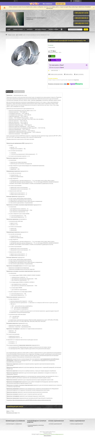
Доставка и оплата (40, 29)
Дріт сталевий (19, 34)
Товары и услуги (18, 29)
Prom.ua (53, 431)
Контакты (29, 29)
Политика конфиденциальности (57, 434)
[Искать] (86, 29)
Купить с (53, 60)
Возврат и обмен (53, 29)
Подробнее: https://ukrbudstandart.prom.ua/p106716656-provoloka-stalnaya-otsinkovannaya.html (29, 400)
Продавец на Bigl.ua (48, 433)
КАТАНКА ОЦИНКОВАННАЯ (55, 423)
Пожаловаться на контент (45, 434)
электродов (38, 100)
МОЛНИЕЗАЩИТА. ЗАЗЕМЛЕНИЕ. (14, 423)
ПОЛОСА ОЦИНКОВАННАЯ (76, 423)
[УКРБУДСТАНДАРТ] (15, 18)
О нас (8, 29)
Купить (53, 56)
